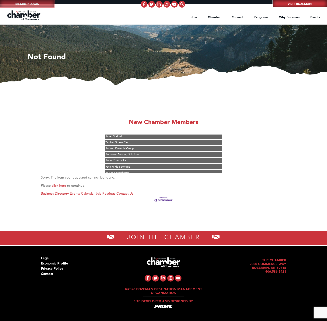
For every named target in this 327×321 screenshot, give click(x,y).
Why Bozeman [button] (290, 17)
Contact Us (124, 193)
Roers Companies (115, 155)
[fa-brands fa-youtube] (174, 4)
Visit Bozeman (300, 4)
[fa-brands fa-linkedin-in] (159, 4)
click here (59, 185)
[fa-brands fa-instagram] (167, 4)
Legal (45, 258)
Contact (47, 273)
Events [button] (315, 17)
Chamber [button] (215, 17)
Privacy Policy (52, 268)
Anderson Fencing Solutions (122, 149)
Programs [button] (261, 17)
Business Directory (55, 193)
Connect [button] (238, 17)
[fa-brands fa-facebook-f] (144, 4)
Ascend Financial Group (119, 143)
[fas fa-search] (182, 4)
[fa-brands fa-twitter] (151, 4)
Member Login (27, 4)
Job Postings (105, 193)
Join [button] (194, 17)
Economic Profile (54, 263)
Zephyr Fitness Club (117, 137)
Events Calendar (82, 193)
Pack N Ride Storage (117, 162)
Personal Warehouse (117, 168)
